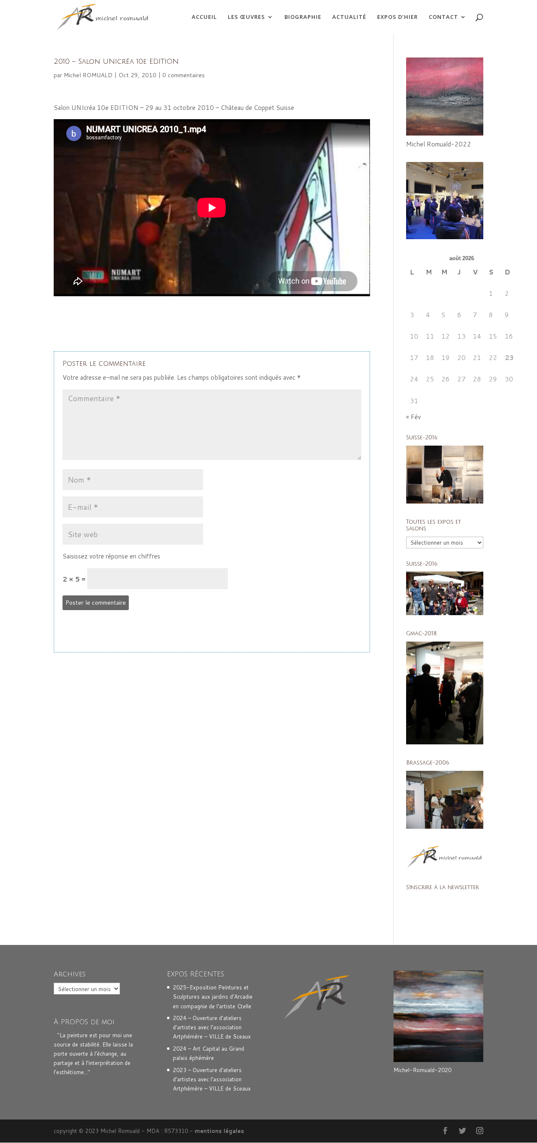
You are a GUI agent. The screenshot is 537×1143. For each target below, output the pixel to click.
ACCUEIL (204, 17)
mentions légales (219, 1131)
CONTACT (443, 17)
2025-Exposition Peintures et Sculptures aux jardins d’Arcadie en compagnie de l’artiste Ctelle (213, 997)
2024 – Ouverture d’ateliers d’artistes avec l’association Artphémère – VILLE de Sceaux (212, 1027)
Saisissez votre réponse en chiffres (111, 556)
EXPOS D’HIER (397, 17)
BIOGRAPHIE (302, 17)
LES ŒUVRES (246, 17)
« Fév (413, 416)
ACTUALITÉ (349, 17)
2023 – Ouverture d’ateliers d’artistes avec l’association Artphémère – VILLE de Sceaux (212, 1079)
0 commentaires (183, 75)
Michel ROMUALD (88, 75)
